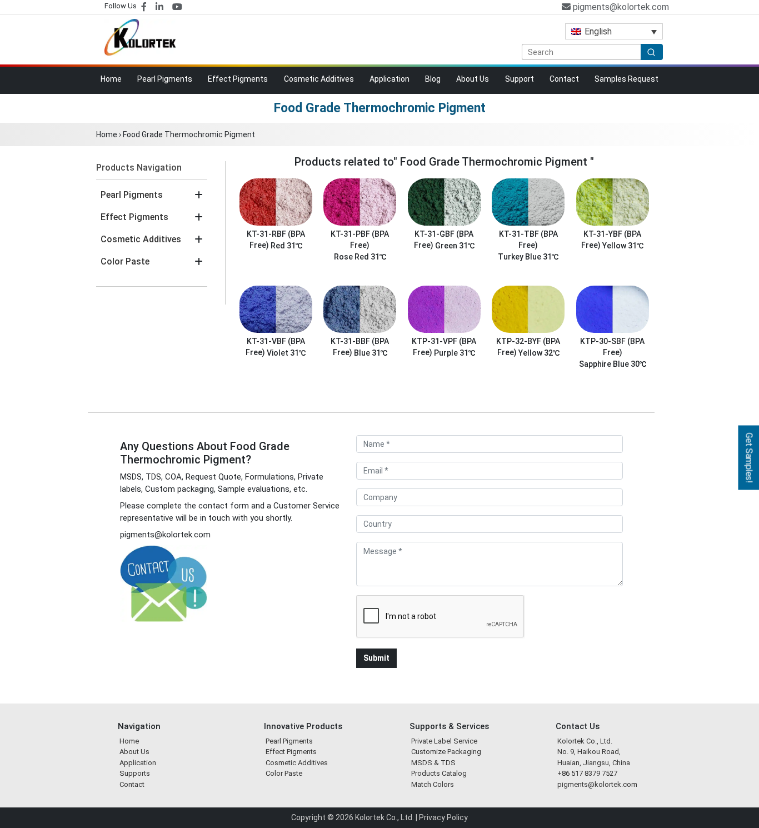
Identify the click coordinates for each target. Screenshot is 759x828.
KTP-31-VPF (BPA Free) (444, 347)
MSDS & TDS (433, 763)
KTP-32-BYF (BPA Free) (528, 347)
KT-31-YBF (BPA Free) (611, 240)
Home (111, 78)
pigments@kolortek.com (620, 7)
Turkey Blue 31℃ (528, 256)
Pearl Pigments (164, 78)
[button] (198, 195)
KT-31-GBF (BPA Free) (444, 240)
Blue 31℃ (370, 352)
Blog (433, 78)
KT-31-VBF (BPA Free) (275, 347)
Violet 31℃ (286, 352)
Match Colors (432, 784)
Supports (134, 773)
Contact (564, 78)
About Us (472, 78)
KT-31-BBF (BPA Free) (360, 347)
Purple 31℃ (454, 352)
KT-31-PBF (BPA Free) (360, 240)
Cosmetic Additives (319, 78)
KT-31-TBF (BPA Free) (528, 240)
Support (519, 78)
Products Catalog (439, 773)
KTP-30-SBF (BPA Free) (612, 347)
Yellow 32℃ (539, 352)
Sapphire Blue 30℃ (612, 364)
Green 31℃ (455, 245)
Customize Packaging (446, 751)
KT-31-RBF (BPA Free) (276, 240)
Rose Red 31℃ (360, 256)
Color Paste (125, 261)
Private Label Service (444, 741)
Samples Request (626, 78)
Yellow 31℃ (622, 245)
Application (389, 78)
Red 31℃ (286, 245)
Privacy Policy (443, 817)
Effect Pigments (238, 78)
